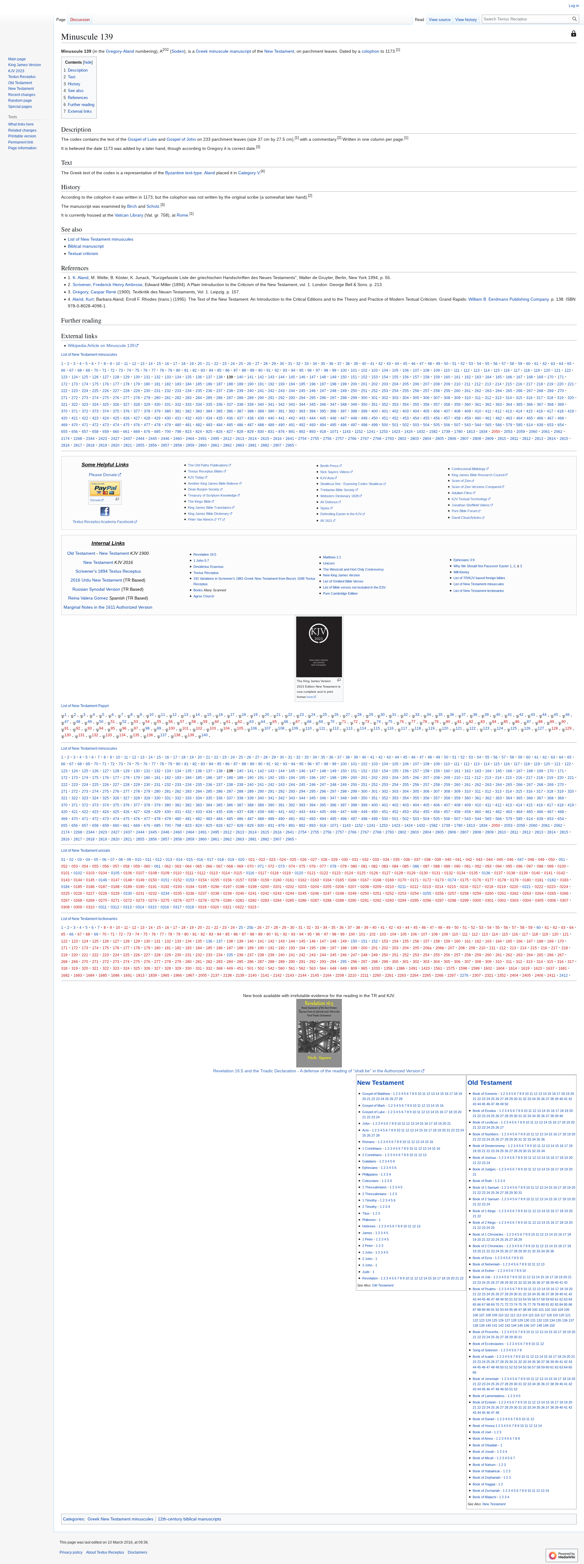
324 (95, 404)
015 (189, 860)
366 (530, 404)
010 (138, 860)
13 (142, 364)
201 (364, 384)
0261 (502, 893)
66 (63, 370)
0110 (177, 873)
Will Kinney (461, 572)
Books (198, 590)
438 (250, 418)
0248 (339, 893)
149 (333, 377)
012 (158, 860)
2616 (277, 439)
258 (436, 391)
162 (467, 377)
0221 (526, 887)
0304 (527, 900)
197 (323, 384)
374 (106, 411)
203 (385, 384)
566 (498, 425)
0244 (290, 893)
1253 (383, 431)
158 (426, 377)
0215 (451, 887)
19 (191, 364)
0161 (290, 880)
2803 (414, 439)
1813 (471, 431)
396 (333, 411)
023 (272, 860)
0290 (352, 900)
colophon (370, 51)
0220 (514, 887)
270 (561, 391)
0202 (290, 887)
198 (333, 384)
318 (550, 398)
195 (302, 384)
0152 (177, 880)
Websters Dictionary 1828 (339, 496)
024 (283, 860)
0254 (414, 893)
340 (261, 404)
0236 (190, 893)
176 (106, 384)
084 (395, 866)
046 (510, 860)
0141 (548, 873)
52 (463, 364)
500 (385, 425)
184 (188, 384)
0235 (177, 893)
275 (106, 398)
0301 (489, 900)
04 (88, 860)
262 (478, 391)
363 (498, 404)
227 (116, 391)
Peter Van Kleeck (200, 519)
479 (168, 425)
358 (447, 404)
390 (271, 411)
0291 (364, 900)
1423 (396, 431)
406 (436, 411)
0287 (315, 900)
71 (104, 370)
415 (529, 411)
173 (74, 384)
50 (446, 364)
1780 (458, 431)
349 (354, 404)
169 (540, 377)
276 (116, 398)
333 (188, 404)
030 (345, 860)
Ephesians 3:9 (464, 560)
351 (374, 404)
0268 (78, 900)
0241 (252, 893)
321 (64, 404)
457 (447, 418)
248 (333, 391)
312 (488, 398)
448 (354, 418)
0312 (115, 907)
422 (85, 418)
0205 (327, 887)
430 (168, 418)
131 (147, 377)
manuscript (240, 51)
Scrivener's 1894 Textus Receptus (108, 571)
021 (252, 860)
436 (230, 418)
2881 (252, 445)
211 (467, 384)
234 (188, 391)
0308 (65, 907)
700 (168, 431)
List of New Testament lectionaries (479, 591)
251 (364, 391)
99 (334, 370)
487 (250, 425)
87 (236, 370)
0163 (315, 880)
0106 (127, 873)
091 (467, 866)
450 (374, 418)
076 (312, 866)
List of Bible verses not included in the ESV (354, 587)
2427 (115, 439)
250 (354, 391)
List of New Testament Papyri (85, 706)
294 (302, 398)
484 (219, 425)
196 (312, 384)
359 (457, 404)
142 (261, 377)
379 (157, 411)
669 (137, 431)
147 (312, 377)
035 (396, 860)
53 (471, 364)
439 (261, 418)
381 (178, 411)
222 (64, 391)
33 (306, 364)
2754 (302, 439)
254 (395, 391)
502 (405, 425)
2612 (227, 439)
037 (417, 860)
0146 (103, 880)
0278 (202, 900)
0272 (127, 900)
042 (469, 860)
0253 (402, 893)
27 (257, 364)
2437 (127, 439)
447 (343, 418)
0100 (562, 866)
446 (333, 418)
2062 (558, 431)
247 (323, 391)
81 (186, 370)
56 (495, 364)
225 (95, 391)
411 (488, 411)
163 (478, 377)
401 (385, 411)
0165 (339, 880)
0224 (564, 887)
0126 (374, 873)
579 (509, 425)
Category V (248, 172)
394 (312, 411)
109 (436, 370)
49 (438, 364)
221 (571, 384)
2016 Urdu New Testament (96, 580)
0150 (152, 880)
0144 (78, 880)
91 (268, 370)
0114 (226, 873)
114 (487, 370)
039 (438, 860)
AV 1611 (326, 520)
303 (395, 398)
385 (219, 411)
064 (188, 866)
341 (271, 404)
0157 (240, 880)
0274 (152, 900)
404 (416, 411)
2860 (202, 445)
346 (323, 404)
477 (147, 425)
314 (509, 398)
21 (208, 364)
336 (219, 404)
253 (385, 391)
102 (364, 370)
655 (64, 431)
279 (147, 398)
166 (509, 377)
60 (528, 364)
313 (498, 398)
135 (188, 377)
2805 (439, 439)
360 (467, 404)
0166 (352, 880)
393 (302, 411)
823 (188, 431)
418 (560, 411)
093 (488, 866)
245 (302, 391)
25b (250, 927)
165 (498, 377)
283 (188, 398)
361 (478, 404)
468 (561, 418)
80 (178, 370)
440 (271, 418)
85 (219, 370)
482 (199, 425)
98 (326, 370)
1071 (334, 431)
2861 (215, 445)
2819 (103, 445)
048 (531, 860)
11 (126, 364)
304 (405, 398)
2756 (327, 439)
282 (178, 398)
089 (447, 866)
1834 (483, 431)
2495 (215, 439)
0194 (190, 887)
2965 (290, 445)
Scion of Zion (461, 481)
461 (488, 418)
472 (95, 425)
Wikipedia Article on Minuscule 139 (101, 345)
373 (95, 411)
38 (348, 364)
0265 (552, 893)
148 (323, 377)
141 (250, 377)
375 (116, 411)
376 (126, 411)
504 (426, 425)
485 (230, 425)
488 (261, 425)
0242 (265, 893)
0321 (227, 907)
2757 (339, 439)
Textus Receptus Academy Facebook (103, 522)
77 (153, 370)
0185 (78, 887)
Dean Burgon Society (203, 489)
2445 (152, 439)
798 (178, 431)
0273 (140, 900)
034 (386, 860)
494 (323, 425)
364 (509, 404)
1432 (421, 431)
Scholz (153, 206)
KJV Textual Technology (469, 499)
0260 (489, 893)
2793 (389, 439)
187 (219, 384)
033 (376, 860)
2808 (477, 439)
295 (312, 398)
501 (395, 425)
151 (354, 377)
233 (178, 391)
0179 (514, 880)
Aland (209, 172)
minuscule (218, 51)
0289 (339, 900)
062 (168, 866)
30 (282, 364)
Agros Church (203, 596)
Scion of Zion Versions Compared (476, 487)
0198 (240, 887)
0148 (127, 880)
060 (147, 866)
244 (292, 391)
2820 (115, 445)
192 (271, 384)
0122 (324, 873)
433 (199, 418)
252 (374, 391)
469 (64, 425)
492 (302, 425)
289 (250, 398)
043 (479, 860)
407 (447, 411)
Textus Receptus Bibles (205, 471)
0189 (127, 887)
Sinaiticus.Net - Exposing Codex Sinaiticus (351, 484)
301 (374, 398)
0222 (539, 887)
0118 (274, 873)
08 (121, 860)
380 (168, 411)
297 (333, 398)
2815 (564, 439)
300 (364, 398)
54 (479, 364)
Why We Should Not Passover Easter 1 (483, 566)
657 (85, 431)
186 (209, 384)
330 (157, 404)
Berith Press (329, 466)
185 (199, 384)
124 (74, 377)
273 (85, 398)
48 (430, 364)
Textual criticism (83, 253)
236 (209, 391)
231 (157, 391)
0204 (315, 887)
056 (106, 866)
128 (116, 377)
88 (244, 370)
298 (343, 398)
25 (241, 364)
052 (64, 866)
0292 (377, 900)
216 (519, 384)
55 (487, 364)
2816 (65, 445)
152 (364, 377)
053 (74, 866)
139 (191, 735)
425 (116, 418)
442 (292, 418)
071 (261, 866)
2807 (464, 439)
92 (277, 370)
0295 (414, 900)
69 (88, 370)
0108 (152, 873)
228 (126, 391)
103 (374, 370)
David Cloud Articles (466, 517)
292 (281, 398)
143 (271, 377)
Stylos (324, 508)
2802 (402, 439)
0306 (552, 900)
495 (333, 425)
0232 (152, 893)
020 (241, 860)
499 (374, 425)
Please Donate (103, 474)
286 (219, 398)
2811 (514, 439)
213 (488, 384)
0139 (523, 873)
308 (447, 398)
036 (407, 860)
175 (95, 384)
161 (457, 377)
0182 (552, 880)
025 (293, 860)
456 (436, 418)
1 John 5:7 (201, 560)
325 (106, 404)
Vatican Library (129, 215)
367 (540, 404)
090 (457, 866)
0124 (349, 873)
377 (137, 411)
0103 (90, 873)
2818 (90, 445)
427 (137, 418)
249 (343, 391)
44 (397, 364)
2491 (202, 439)
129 (126, 377)
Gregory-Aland (120, 51)
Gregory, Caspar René (94, 291)
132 (157, 377)
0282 (252, 900)
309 (457, 398)
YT (219, 519)
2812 (526, 439)
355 (416, 404)
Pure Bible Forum (464, 511)
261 (467, 391)
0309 (78, 907)
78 (162, 370)
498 (364, 425)
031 (355, 860)
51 (454, 364)
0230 (127, 893)
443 (302, 418)
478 (157, 425)
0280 (227, 900)
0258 (464, 893)
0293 (389, 900)
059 (137, 866)
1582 (433, 431)
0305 (539, 900)
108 (426, 370)
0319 (202, 907)
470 (74, 425)
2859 (190, 445)
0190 (140, 887)
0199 (252, 887)
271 (64, 398)
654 (561, 425)
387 (240, 411)
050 (551, 860)
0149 (140, 880)
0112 (201, 873)
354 (405, 404)
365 (519, 404)
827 (230, 431)
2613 (240, 439)
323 (85, 404)
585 (519, 425)
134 (178, 377)
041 (458, 860)
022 (262, 860)
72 (112, 370)
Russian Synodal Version (96, 589)
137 (209, 377)
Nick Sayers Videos (334, 472)
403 (405, 411)
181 (157, 384)
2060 (533, 431)
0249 (352, 893)
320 (571, 398)
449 (364, 418)
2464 (190, 439)
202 (374, 384)
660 (116, 431)
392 (292, 411)
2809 (489, 439)
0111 (189, 873)
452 (395, 418)
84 (211, 370)
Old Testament (81, 553)
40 (364, 364)
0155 (215, 880)
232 (168, 391)
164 (488, 377)
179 (137, 384)
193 (281, 384)
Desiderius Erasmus (208, 566)
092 (478, 866)
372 (85, 411)
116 (507, 370)
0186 (90, 887)
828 (240, 431)
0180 (527, 880)
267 (530, 391)
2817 (78, 445)
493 (312, 425)
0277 (190, 900)
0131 (436, 873)
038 (427, 860)
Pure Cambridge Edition (340, 593)
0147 (115, 880)
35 (323, 364)
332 (178, 404)
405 (426, 411)
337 (230, 404)
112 (467, 370)
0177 (489, 880)
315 (519, 398)
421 (74, 418)
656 (74, 431)
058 (126, 866)
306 (426, 398)
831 (271, 431)
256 (416, 391)
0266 (564, 893)
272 (74, 398)
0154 (202, 880)
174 (85, 384)
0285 (290, 900)
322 (74, 404)
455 (426, 418)
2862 (227, 445)
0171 (414, 880)
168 (530, 377)
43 (389, 364)
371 (74, 411)
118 (527, 370)
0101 (65, 873)
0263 (527, 893)
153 (374, 377)
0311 (103, 907)
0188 (115, 887)
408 (457, 411)
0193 (177, 887)
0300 (477, 900)
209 (447, 384)
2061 (545, 431)
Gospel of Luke (142, 139)
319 (560, 398)
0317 (177, 907)
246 (312, 391)
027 (314, 860)
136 (199, 377)
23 (224, 364)
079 (343, 866)
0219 (501, 887)
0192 (165, 887)
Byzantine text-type (183, 172)
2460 (177, 439)
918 (323, 431)
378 (147, 411)
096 (519, 866)
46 (413, 364)
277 (126, 398)
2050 (496, 431)
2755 (315, 439)
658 (95, 431)
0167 (364, 880)
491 (292, 425)
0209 (377, 887)
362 (488, 404)
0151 (165, 880)
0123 (336, 873)
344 (302, 404)
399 (364, 411)
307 (436, 398)
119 (537, 370)
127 (106, 377)
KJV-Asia (327, 478)
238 (230, 391)
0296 (427, 900)
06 (104, 860)
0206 (339, 887)
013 (169, 860)
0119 (287, 873)
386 (230, 411)
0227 (90, 893)
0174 (452, 880)
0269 (90, 900)
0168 (377, 880)
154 (385, 377)
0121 (311, 873)
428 (147, 418)
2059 (520, 431)
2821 (127, 445)
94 (293, 370)
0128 (399, 873)
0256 (439, 893)
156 (405, 377)
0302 (502, 900)
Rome (182, 215)
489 (271, 425)
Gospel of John (181, 139)
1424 (408, 431)
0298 (452, 900)
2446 (165, 439)
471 (85, 425)
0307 (564, 900)
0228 (103, 893)
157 (416, 377)
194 (292, 384)
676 (147, 431)
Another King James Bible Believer (213, 483)
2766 (352, 439)
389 (261, 411)
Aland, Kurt (83, 299)
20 (200, 364)
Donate (95, 500)
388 (250, 411)
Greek (202, 51)
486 (240, 425)
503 (416, 425)
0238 (215, 893)
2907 (277, 445)
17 (175, 364)
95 (301, 370)
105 (395, 370)
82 (195, 370)
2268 (78, 439)
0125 (361, 873)
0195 (202, 887)
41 (372, 364)
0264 (539, 893)
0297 (439, 900)
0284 (277, 900)
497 (354, 425)
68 (80, 370)
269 (550, 391)
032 (365, 860)
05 (96, 860)
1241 (371, 431)
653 (550, 425)
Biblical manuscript (86, 246)
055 (95, 866)
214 (498, 384)
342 (281, 404)
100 (343, 370)
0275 (165, 900)
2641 (290, 439)
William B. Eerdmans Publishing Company (508, 299)
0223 (551, 887)
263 (488, 391)
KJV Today (196, 477)
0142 (561, 873)
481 (188, 425)
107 (416, 370)
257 (426, 391)
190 (250, 384)
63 (553, 364)
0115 (238, 873)
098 (540, 866)
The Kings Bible (199, 501)
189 (240, 384)
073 (281, 866)
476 (137, 425)
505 (436, 425)
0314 (140, 907)
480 (178, 425)
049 (541, 860)
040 (448, 860)
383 (199, 411)
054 (85, 866)
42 (380, 364)
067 (219, 866)
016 (200, 860)
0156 (227, 880)
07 (112, 860)
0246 (315, 893)
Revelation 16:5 (204, 554)
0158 (252, 880)
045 (500, 860)
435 (219, 418)
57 (504, 364)
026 (303, 860)
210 (457, 384)
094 (498, 866)
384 (209, 411)
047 (520, 860)
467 (550, 418)
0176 (477, 880)
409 (467, 411)
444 (312, 418)
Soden (178, 51)
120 (547, 370)
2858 (177, 445)
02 (71, 860)
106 (405, 370)
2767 (364, 439)
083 (385, 866)
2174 (65, 439)
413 (509, 411)
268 (540, 391)
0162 (302, 880)
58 (512, 364)
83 (203, 370)
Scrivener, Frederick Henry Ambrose (107, 284)
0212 (414, 887)
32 (298, 364)
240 (250, 391)
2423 (103, 439)
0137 (498, 873)
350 (364, 404)
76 (145, 370)
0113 (214, 873)
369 (561, 404)
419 (571, 411)
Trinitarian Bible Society (337, 490)
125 (85, 377)
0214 (439, 887)
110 (447, 370)
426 (126, 418)
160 (447, 377)
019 (231, 860)
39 (356, 364)
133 (168, 377)
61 (536, 364)
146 (302, 377)
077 (323, 866)
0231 (140, 893)
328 (137, 404)
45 (405, 364)
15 (159, 364)
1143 (346, 431)
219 (550, 384)
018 (220, 860)
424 (106, 418)
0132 (448, 873)
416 (540, 411)
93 (285, 370)
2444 (140, 439)
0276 (177, 900)
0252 (389, 893)
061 (157, 866)
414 (519, 411)
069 (240, 866)
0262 (514, 893)
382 (188, 411)
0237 (202, 893)
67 (71, 370)
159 (436, 377)
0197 (227, 887)
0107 (140, 873)
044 (489, 860)
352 (385, 404)
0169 (389, 880)
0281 (240, 900)
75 (137, 370)
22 (216, 364)
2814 (551, 439)
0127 (386, 873)
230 (147, 391)
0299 (464, 900)
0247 (327, 893)
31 (290, 364)
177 (116, 384)
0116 (250, 873)
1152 (359, 431)
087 (426, 866)
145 (292, 377)
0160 (277, 880)
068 (230, 866)
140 (240, 377)
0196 (215, 887)
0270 (103, 900)
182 (168, 384)
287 (230, 398)
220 (560, 384)
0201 (277, 887)
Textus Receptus (206, 573)
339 (250, 404)
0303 (514, 900)
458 (457, 418)
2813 (539, 439)
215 (509, 384)
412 (498, 411)
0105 (115, 873)
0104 (103, 873)
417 (550, 411)
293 (292, 398)
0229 (115, 893)
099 (550, 866)
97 (318, 370)
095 (509, 866)
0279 (215, 900)
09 (129, 860)
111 (457, 370)
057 (116, 866)
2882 (265, 445)
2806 (452, 439)
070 (250, 866)
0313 (127, 907)
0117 (262, 873)
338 (240, 404)
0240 (240, 893)
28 (265, 364)
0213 (426, 887)
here (310, 697)
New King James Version (341, 575)
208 (436, 384)
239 (240, 391)
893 (312, 431)
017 (210, 860)
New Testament (279, 51)
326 (116, 404)
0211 (402, 887)
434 (209, 418)
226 (106, 391)
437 (240, 418)
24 (233, 364)
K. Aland (81, 277)
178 (126, 384)
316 (529, 398)
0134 (461, 873)
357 (436, 404)
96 (310, 370)
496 (343, 425)
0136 (486, 873)
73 (121, 370)
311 (478, 398)
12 (134, 364)
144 (281, 377)
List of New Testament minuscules (100, 239)
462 (498, 418)
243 (281, 391)
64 (561, 364)
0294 (402, 900)
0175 (464, 880)
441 (281, 418)
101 (354, 370)
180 (147, 384)
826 (219, 431)
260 (457, 391)
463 (509, 418)
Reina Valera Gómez (88, 598)
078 (333, 866)
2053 (508, 431)
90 (260, 370)
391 (281, 411)
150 (343, 377)
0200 (265, 887)
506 (447, 425)
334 (199, 404)
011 (148, 860)
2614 (252, 439)
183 (178, 384)
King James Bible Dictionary (208, 513)
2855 (140, 445)
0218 (489, 887)
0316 (165, 907)
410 (478, 411)
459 (467, 418)
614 (530, 425)
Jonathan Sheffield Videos (471, 505)
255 (405, 391)
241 (261, 391)
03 (80, 860)
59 (520, 364)
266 (519, 391)
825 (209, 431)
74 (129, 370)
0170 (402, 880)
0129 (411, 873)
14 (150, 364)
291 (271, 398)
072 (271, 866)
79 (170, 370)
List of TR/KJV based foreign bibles (479, 578)
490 (281, 425)
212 (477, 384)
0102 (78, 873)
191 (261, 384)
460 (478, 418)
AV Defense (329, 502)
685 (157, 431)
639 (540, 425)
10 (118, 364)
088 (436, 866)
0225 (65, 893)
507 (457, 425)
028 (324, 860)
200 (354, 384)
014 (179, 860)
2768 (377, 439)
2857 (165, 445)
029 (334, 860)
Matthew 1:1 (332, 557)
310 (467, 398)
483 (209, 425)
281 (168, 398)
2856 (152, 445)
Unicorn (329, 563)
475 (126, 425)
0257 (452, 893)
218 (540, 384)
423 (95, 418)
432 (188, 418)
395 (323, 411)
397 (343, 411)
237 (219, 391)
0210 (389, 887)
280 (157, 398)
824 (199, 431)
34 (315, 364)
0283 (265, 900)
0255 (427, 893)
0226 (78, 893)
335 (209, 404)
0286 (302, 900)
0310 (90, 907)
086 (416, 866)
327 (126, 404)
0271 (115, 900)
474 (116, 425)
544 (478, 425)
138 (219, 377)
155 (395, 377)
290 (261, 398)
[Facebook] (104, 511)
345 (312, 404)
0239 (227, 893)
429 (157, 418)
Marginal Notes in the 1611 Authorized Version (108, 607)
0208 (364, 887)
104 (385, 370)
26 (249, 364)
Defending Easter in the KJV (341, 514)
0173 (439, 880)
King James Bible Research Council (478, 475)
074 (292, 866)
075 (302, 866)
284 (199, 398)
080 (354, 866)
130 (137, 377)
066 (209, 866)
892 (302, 431)
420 (64, 418)
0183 (564, 880)
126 (95, 377)
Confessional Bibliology (468, 469)
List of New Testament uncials (85, 850)
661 (126, 431)
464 (519, 418)
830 (261, 431)
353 (395, 404)
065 (199, 866)
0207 (352, 887)
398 (354, 411)
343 (292, 404)
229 (137, 391)
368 (550, 404)
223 (74, 391)
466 (540, 418)
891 (292, 431)
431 (178, 418)
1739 (446, 431)
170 (550, 377)
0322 (239, 907)
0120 (299, 873)
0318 (190, 907)
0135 (473, 873)
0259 (477, 893)
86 (227, 370)
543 (467, 425)
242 (271, 391)
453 (405, 418)
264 (498, 391)
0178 (502, 880)
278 (137, 398)
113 (477, 370)
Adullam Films (462, 493)
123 (64, 377)
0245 (302, 893)
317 (540, 398)
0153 (190, 880)
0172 (427, 880)
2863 (240, 445)
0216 (464, 887)
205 (405, 384)
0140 (536, 873)
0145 (90, 880)
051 (562, 860)
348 (343, 404)
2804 (427, 439)
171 (561, 377)
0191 (152, 887)
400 (374, 411)
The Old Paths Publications (208, 465)
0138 (511, 873)
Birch (132, 206)
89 (252, 370)
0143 (65, 880)
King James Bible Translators (209, 507)
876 (281, 431)
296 (323, 398)
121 (557, 370)
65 (569, 364)
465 (530, 418)
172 (64, 384)
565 (488, 425)
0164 (327, 880)
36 (331, 364)
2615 (265, 439)
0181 (539, 880)
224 (85, 391)
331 (168, 404)
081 (364, 866)
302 (385, 398)
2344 (90, 439)
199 (343, 384)
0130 (423, 873)
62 (545, 364)
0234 (165, 893)
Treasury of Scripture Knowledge (212, 495)
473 (106, 425)
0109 (165, 873)
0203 (302, 887)
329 (147, 404)
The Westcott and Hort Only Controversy (353, 569)
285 (209, 398)
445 (323, 418)
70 (96, 370)
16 (167, 364)
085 (405, 866)
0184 (65, 887)
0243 (277, 893)
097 (530, 866)
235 (199, 391)
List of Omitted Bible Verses (343, 581)
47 (421, 364)
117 (517, 370)
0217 (476, 887)
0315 (152, 907)
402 (395, 411)
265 (509, 391)
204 (395, 384)
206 (416, 384)
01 (63, 860)
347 (333, 404)
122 (568, 370)
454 (416, 418)
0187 (103, 887)
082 (374, 866)
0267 (65, 900)
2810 (502, 439)
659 (106, 431)
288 (240, 398)
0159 (265, 880)
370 (64, 411)
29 (274, 364)
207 (426, 384)
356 (426, 404)
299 (354, 398)
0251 (377, 893)
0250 (364, 893)
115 (497, 370)
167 (519, 377)
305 (416, 398)
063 (178, 866)
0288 (327, 900)
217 (529, 384)
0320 (214, 907)
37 (339, 364)
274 (95, 398)
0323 (252, 907)
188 (230, 384)
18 (183, 364)
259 (447, 391)
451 (385, 418)
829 (250, 431)
